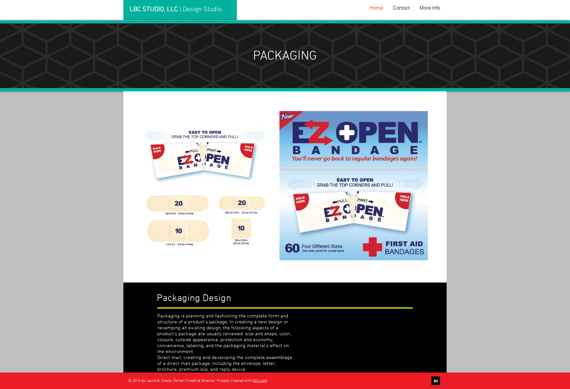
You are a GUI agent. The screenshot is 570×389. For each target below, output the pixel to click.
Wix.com (260, 380)
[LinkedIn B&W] (435, 380)
